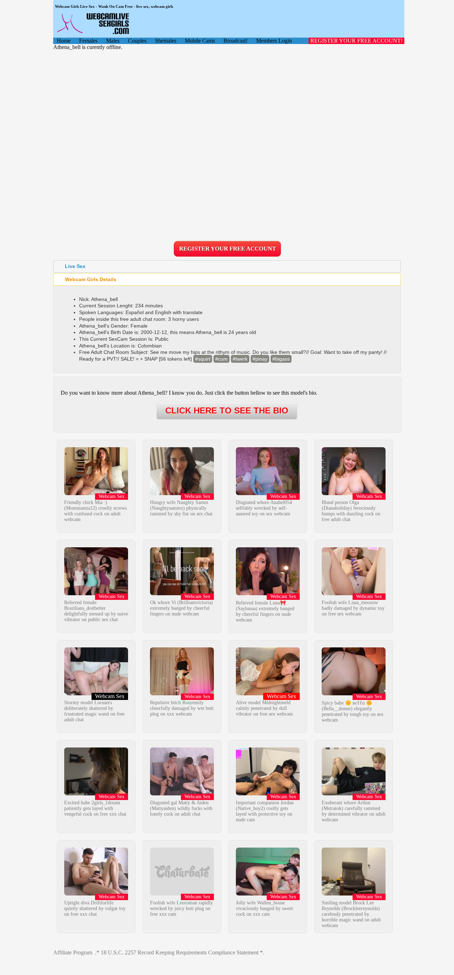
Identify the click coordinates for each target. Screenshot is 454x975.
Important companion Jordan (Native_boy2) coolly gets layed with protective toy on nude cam (265, 811)
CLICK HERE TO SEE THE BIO (226, 410)
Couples (137, 41)
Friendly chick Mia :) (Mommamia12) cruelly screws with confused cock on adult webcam (95, 511)
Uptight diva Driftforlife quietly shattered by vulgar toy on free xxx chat (95, 908)
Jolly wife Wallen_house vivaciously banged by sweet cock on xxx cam (264, 908)
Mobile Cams (200, 41)
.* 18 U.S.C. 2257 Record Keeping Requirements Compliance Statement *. (179, 952)
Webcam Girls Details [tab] (90, 279)
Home (64, 41)
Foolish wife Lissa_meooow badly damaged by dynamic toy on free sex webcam (353, 608)
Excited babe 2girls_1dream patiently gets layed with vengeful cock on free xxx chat (95, 808)
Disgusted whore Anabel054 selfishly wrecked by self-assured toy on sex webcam (264, 508)
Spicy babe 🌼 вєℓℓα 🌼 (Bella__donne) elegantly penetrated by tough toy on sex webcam (352, 711)
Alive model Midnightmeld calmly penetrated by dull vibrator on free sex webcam (264, 708)
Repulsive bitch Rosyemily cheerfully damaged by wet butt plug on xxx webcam (182, 708)
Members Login (274, 41)
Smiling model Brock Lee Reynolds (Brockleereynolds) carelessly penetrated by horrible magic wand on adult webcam (351, 914)
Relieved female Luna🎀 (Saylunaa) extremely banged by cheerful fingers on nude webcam (265, 611)
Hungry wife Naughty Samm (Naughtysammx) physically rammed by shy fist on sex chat (181, 508)
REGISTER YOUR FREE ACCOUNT (227, 248)
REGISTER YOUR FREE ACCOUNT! (356, 41)
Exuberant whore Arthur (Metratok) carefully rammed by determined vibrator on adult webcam (354, 811)
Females (88, 41)
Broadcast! (235, 41)
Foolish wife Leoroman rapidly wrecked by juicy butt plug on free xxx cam (181, 908)
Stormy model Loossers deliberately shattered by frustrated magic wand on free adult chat (94, 711)
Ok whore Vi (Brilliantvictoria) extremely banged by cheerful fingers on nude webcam (181, 608)
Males (113, 41)
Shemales (165, 41)
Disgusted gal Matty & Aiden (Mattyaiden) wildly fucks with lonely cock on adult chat (181, 808)
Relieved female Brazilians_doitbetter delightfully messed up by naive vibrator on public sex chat (96, 611)
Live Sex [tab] (75, 266)
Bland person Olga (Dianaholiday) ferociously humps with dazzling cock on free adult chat (351, 511)
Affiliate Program (72, 952)
